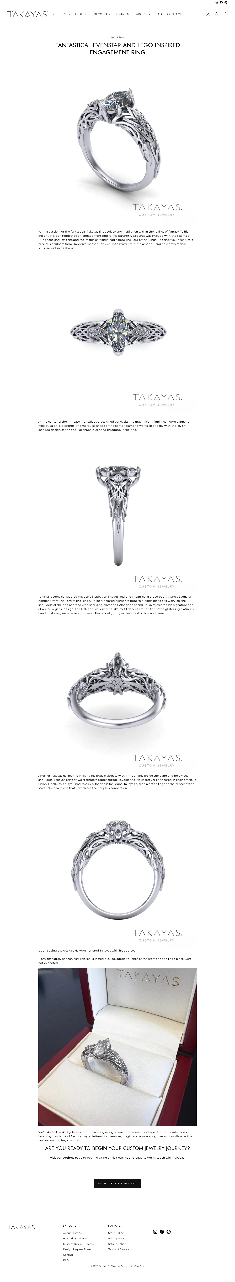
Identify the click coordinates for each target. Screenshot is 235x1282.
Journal (123, 14)
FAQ (159, 14)
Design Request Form (77, 1249)
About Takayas (72, 1233)
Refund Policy (117, 1244)
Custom (60, 14)
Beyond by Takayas (75, 1238)
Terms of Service (118, 1249)
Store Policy (116, 1233)
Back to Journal (120, 1183)
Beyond (101, 14)
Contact (174, 14)
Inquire (82, 14)
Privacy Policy (117, 1238)
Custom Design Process (78, 1244)
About (142, 14)
